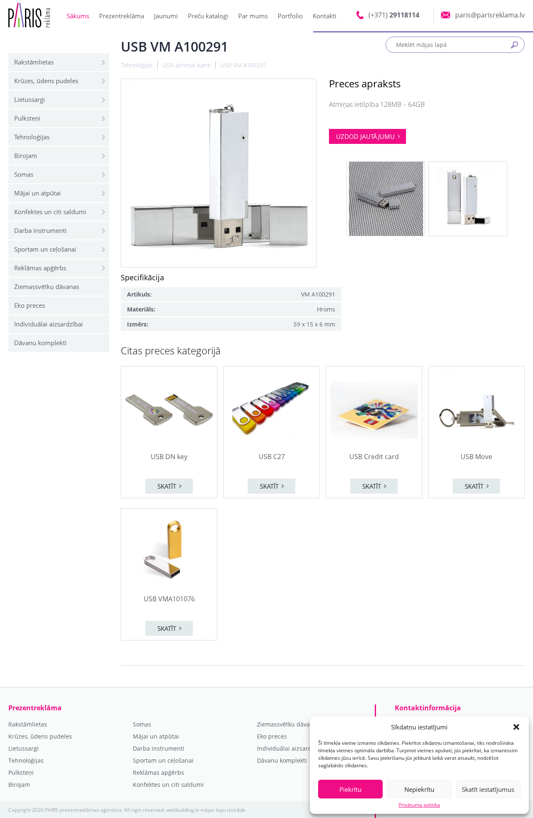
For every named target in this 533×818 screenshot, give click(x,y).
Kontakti (324, 16)
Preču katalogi (208, 16)
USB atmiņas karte (186, 65)
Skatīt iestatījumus (488, 789)
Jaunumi (166, 16)
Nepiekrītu (419, 789)
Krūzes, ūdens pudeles (46, 81)
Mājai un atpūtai (37, 193)
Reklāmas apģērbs (40, 268)
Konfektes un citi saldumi (50, 212)
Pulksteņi (27, 118)
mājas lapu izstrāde (223, 809)
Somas (23, 174)
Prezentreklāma (121, 16)
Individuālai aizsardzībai (48, 324)
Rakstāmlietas (34, 62)
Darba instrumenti (40, 230)
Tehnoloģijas (32, 137)
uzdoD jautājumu (365, 136)
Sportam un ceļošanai (45, 249)
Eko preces (29, 305)
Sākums (78, 16)
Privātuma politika (419, 805)
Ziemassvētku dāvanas (46, 286)
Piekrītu (350, 789)
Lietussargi (29, 99)
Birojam (25, 155)
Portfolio (290, 16)
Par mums (253, 16)
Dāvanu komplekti (40, 343)
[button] (516, 727)
